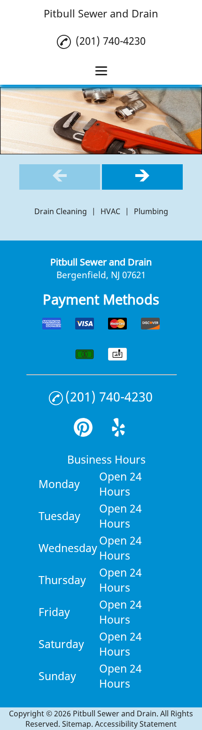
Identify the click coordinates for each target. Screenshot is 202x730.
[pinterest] (83, 433)
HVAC (110, 211)
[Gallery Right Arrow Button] (142, 176)
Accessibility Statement (136, 724)
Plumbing (151, 211)
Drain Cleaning (60, 211)
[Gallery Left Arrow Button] (59, 176)
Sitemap (76, 724)
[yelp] (118, 433)
